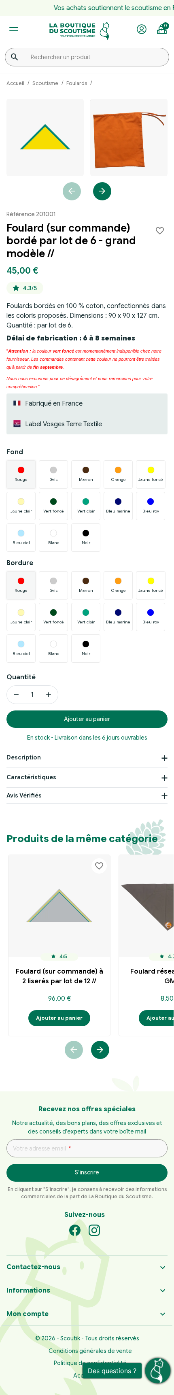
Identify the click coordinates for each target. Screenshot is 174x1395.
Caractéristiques (31, 777)
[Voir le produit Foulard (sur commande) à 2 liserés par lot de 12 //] (59, 906)
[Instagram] (94, 1230)
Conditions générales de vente (90, 1351)
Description (23, 757)
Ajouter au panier (87, 719)
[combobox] (87, 57)
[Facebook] (75, 1230)
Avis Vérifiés (24, 795)
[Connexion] (141, 29)
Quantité (21, 677)
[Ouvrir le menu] (13, 29)
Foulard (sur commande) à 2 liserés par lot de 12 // (59, 976)
